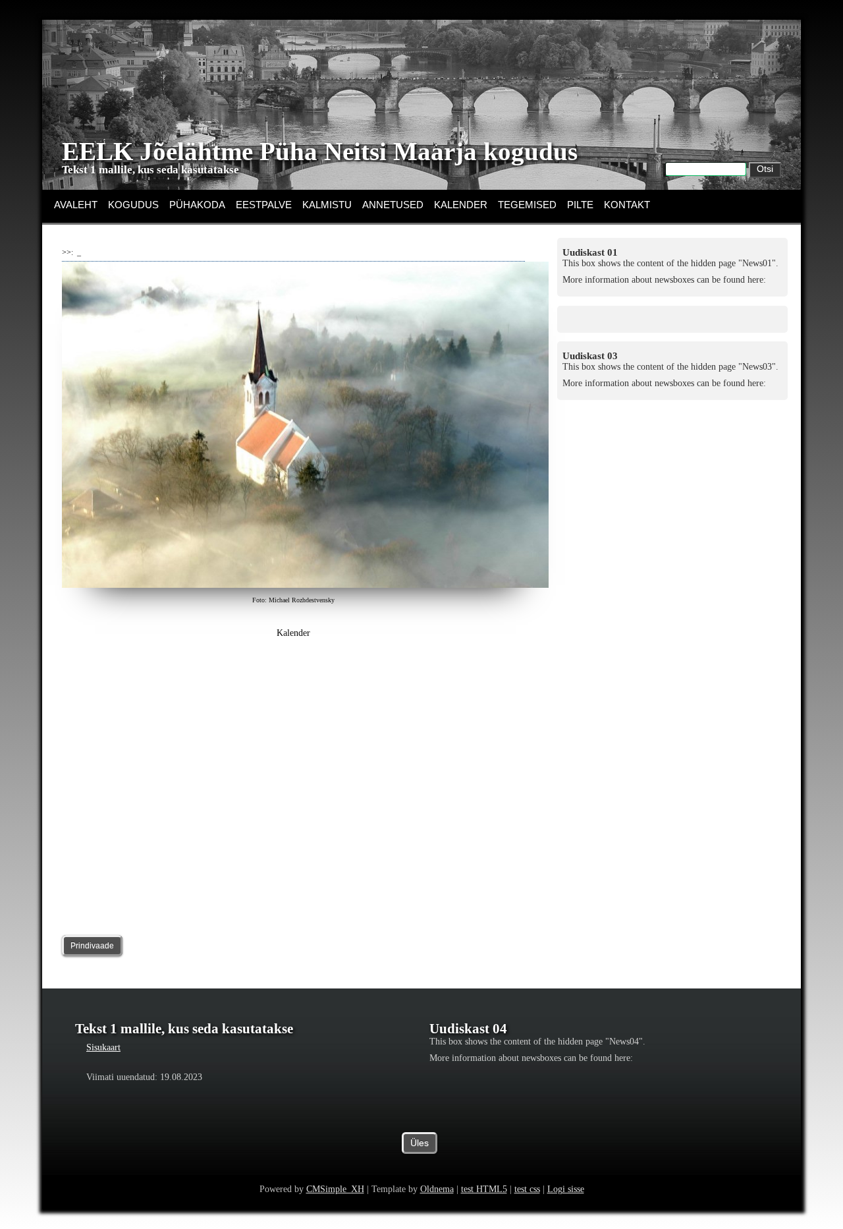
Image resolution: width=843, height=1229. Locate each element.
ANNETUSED (392, 204)
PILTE (580, 204)
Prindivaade (92, 945)
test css (527, 1189)
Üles (419, 1143)
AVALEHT (75, 204)
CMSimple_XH (335, 1189)
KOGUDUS (133, 204)
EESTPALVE (264, 204)
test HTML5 (484, 1189)
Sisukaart (103, 1047)
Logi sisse (565, 1189)
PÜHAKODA (197, 204)
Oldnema (437, 1189)
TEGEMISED (527, 204)
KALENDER (460, 204)
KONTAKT (627, 204)
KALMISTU (327, 204)
